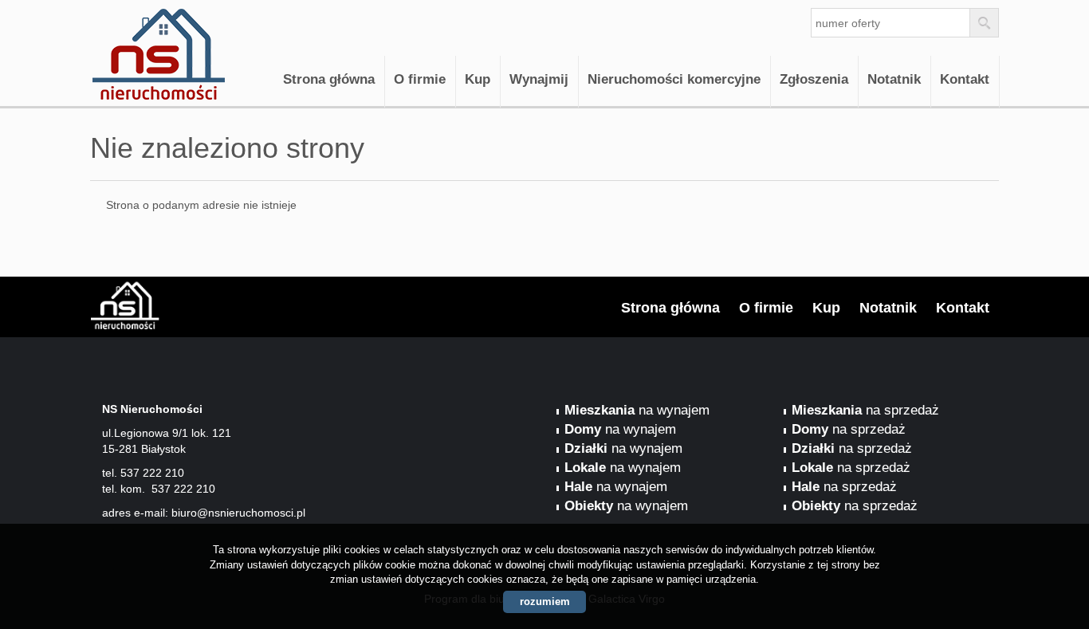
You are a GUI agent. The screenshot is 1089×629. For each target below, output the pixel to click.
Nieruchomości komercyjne (674, 79)
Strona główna (329, 79)
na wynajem (637, 410)
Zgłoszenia (814, 79)
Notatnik (894, 79)
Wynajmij (538, 79)
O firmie (420, 79)
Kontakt (964, 79)
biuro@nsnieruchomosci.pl (238, 512)
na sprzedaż (865, 410)
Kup (477, 79)
